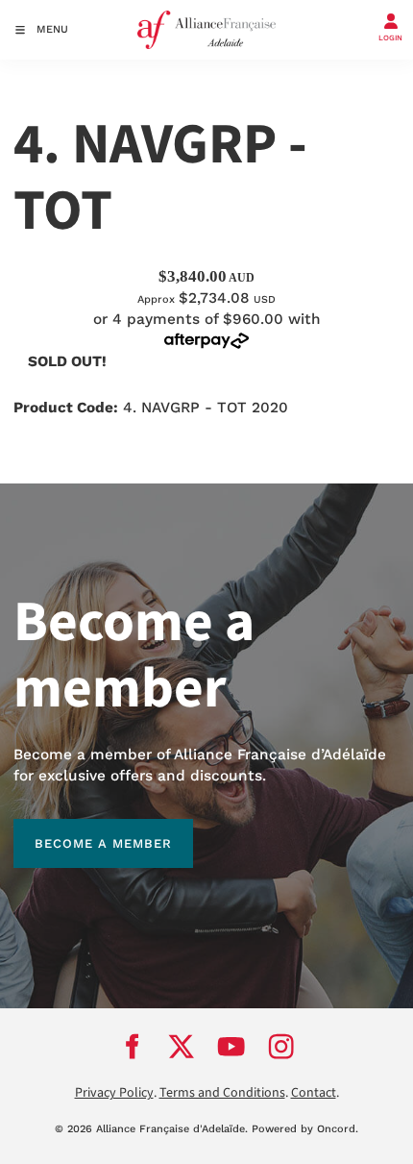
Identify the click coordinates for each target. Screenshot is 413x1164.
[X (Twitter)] (182, 1046)
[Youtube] (231, 1046)
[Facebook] (132, 1046)
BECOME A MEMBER (82, 829)
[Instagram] (281, 1046)
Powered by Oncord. (305, 1129)
